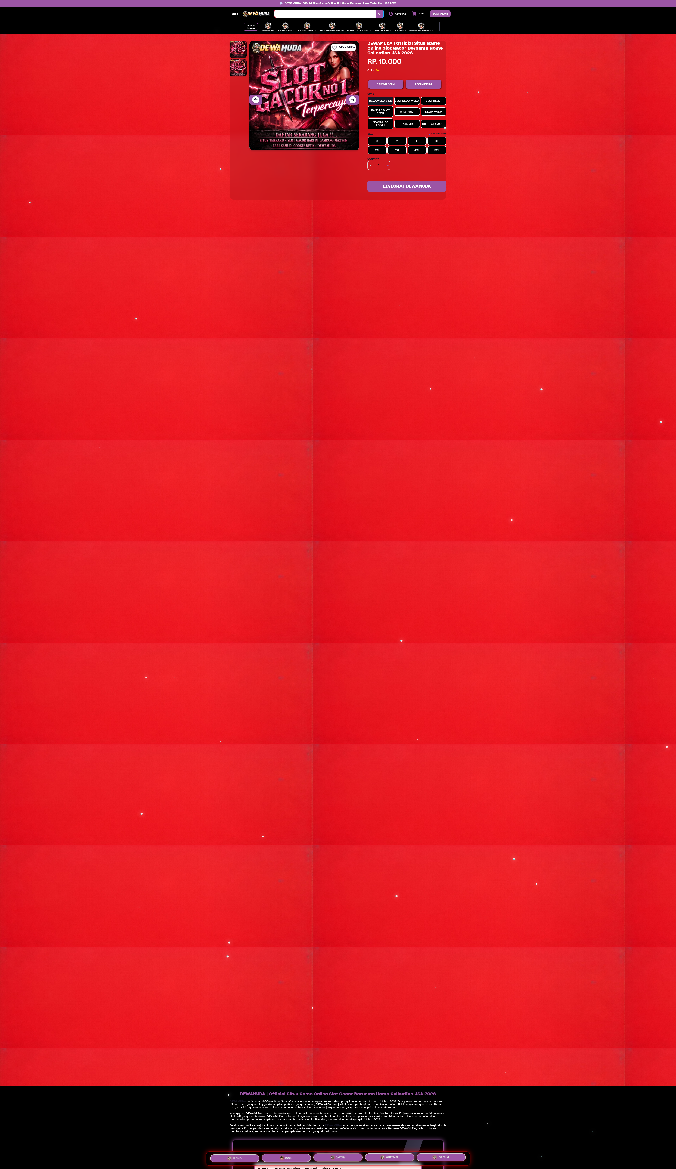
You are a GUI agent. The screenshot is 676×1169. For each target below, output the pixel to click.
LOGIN (288, 1157)
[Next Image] (352, 100)
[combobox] (325, 14)
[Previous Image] (255, 100)
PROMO (237, 1157)
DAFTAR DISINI (386, 84)
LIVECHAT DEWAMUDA (407, 186)
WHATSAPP (392, 1157)
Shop (235, 13)
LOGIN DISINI (423, 84)
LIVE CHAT (443, 1158)
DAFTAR (340, 1157)
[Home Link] (256, 14)
